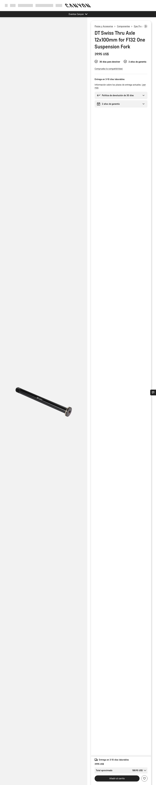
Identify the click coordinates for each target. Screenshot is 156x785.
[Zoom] (43, 403)
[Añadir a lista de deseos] (144, 778)
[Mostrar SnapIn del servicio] (153, 392)
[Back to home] (78, 5)
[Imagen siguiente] (145, 26)
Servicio (59, 5)
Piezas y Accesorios (104, 26)
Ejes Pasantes (140, 26)
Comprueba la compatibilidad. (109, 68)
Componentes (123, 26)
